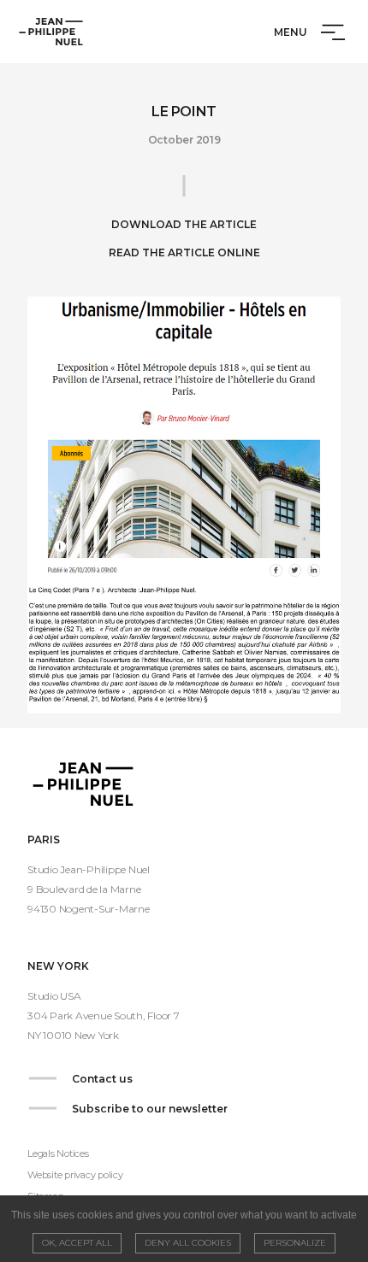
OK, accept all (77, 1242)
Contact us (102, 1078)
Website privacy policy (75, 1175)
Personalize (295, 1242)
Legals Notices (58, 1153)
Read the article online (184, 252)
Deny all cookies (188, 1242)
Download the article (184, 224)
